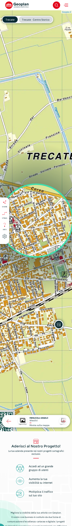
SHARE (4, 206)
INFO (5, 229)
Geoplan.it (66, 11)
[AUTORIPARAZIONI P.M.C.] (58, 324)
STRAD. (4, 218)
